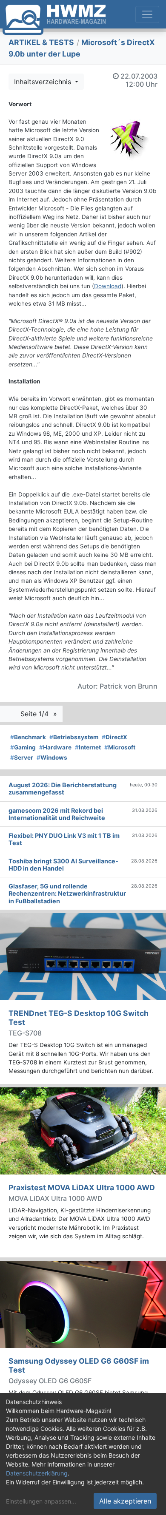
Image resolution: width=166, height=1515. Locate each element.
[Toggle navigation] (147, 14)
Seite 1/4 (35, 713)
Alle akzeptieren (125, 1501)
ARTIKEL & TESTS (41, 42)
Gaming (23, 747)
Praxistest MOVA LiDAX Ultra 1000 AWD (82, 1187)
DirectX (114, 737)
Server (21, 757)
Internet (88, 747)
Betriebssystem (73, 737)
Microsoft (119, 747)
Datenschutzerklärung (37, 1473)
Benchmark (28, 737)
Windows (52, 757)
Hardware (55, 747)
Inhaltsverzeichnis (43, 81)
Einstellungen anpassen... (41, 1501)
